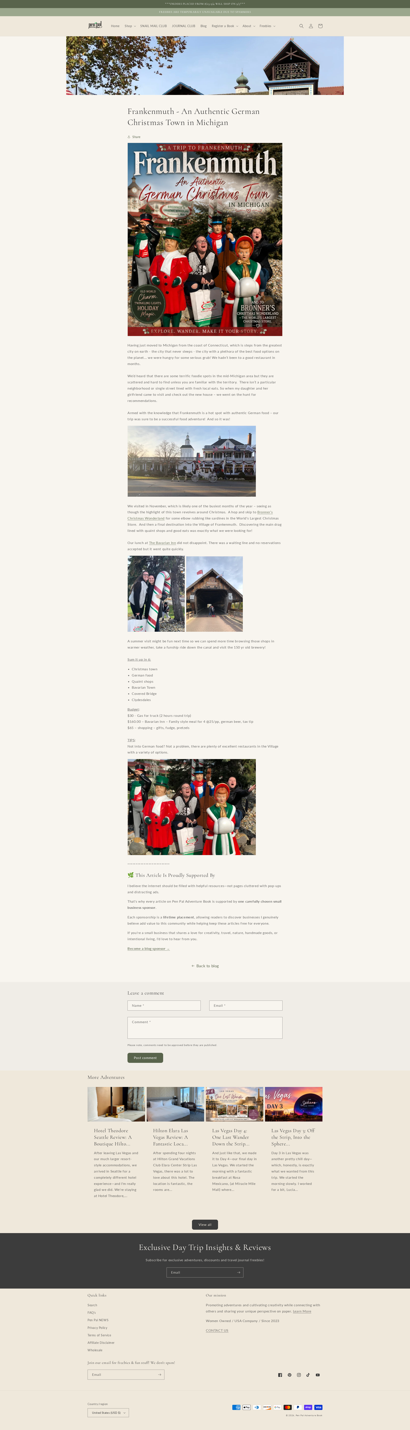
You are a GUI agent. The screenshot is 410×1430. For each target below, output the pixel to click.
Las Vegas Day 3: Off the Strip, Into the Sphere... (293, 1137)
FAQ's (92, 1312)
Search (92, 1305)
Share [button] (136, 137)
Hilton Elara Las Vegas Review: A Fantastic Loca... (170, 1137)
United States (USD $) (106, 1412)
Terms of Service (99, 1335)
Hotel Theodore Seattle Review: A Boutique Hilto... (113, 1137)
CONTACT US (217, 1330)
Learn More (302, 1311)
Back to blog (207, 965)
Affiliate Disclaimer (101, 1342)
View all (205, 1224)
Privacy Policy (97, 1328)
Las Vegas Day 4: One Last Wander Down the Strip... (230, 1137)
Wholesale (95, 1350)
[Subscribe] (238, 1272)
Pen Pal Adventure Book (309, 1415)
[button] (130, 26)
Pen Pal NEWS (98, 1320)
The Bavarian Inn (162, 543)
